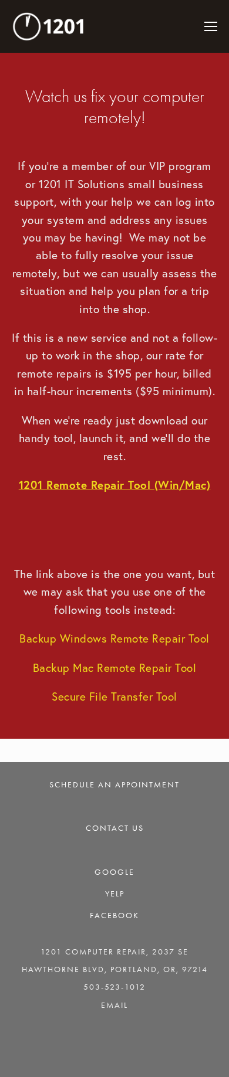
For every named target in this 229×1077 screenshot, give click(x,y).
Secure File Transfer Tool (114, 696)
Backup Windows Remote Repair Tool (114, 638)
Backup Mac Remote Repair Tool (115, 668)
